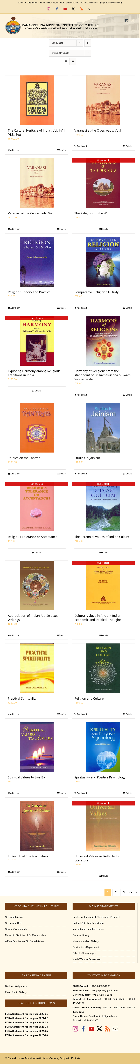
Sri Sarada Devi (13, 923)
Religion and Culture (89, 698)
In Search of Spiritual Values (28, 856)
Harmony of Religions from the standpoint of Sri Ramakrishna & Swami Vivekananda (102, 375)
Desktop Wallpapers (16, 986)
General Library (81, 935)
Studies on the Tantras (24, 458)
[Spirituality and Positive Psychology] (103, 747)
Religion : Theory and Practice (29, 292)
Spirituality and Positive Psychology (99, 777)
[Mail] (115, 1028)
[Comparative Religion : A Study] (103, 262)
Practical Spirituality (22, 698)
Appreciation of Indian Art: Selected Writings (33, 618)
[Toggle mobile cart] (126, 20)
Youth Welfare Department (87, 959)
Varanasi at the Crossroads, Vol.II (31, 213)
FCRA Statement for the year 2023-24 (26, 1026)
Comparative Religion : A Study (96, 292)
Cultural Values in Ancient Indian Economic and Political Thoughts (98, 618)
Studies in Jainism (87, 458)
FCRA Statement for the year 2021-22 (26, 1018)
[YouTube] (91, 1028)
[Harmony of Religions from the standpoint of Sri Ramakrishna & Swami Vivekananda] (103, 341)
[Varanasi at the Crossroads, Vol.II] (36, 183)
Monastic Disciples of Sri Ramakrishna (25, 935)
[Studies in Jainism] (103, 428)
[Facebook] (83, 1028)
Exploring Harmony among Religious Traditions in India (34, 373)
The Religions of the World (93, 213)
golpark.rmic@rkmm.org (111, 3)
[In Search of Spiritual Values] (36, 826)
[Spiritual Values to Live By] (36, 747)
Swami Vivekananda (16, 929)
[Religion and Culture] (103, 668)
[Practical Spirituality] (36, 668)
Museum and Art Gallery (86, 941)
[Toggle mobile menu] (133, 20)
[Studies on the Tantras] (36, 428)
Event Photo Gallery (16, 992)
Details (62, 150)
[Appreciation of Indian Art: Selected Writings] (36, 585)
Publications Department (86, 947)
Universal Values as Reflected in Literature (97, 858)
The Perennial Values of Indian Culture (102, 537)
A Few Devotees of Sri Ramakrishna (24, 941)
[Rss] (107, 1028)
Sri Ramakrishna (14, 917)
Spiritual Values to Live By (26, 777)
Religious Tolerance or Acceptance (32, 537)
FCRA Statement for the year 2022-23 (26, 1022)
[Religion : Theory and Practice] (36, 262)
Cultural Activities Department (88, 923)
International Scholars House (88, 929)
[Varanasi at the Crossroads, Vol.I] (103, 100)
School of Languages (84, 953)
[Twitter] (99, 1028)
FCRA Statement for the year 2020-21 (26, 1014)
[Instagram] (75, 1028)
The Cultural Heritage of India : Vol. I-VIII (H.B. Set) (36, 132)
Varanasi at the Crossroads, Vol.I (97, 130)
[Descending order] (87, 43)
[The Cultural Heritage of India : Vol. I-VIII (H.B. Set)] (36, 100)
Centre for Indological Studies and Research (96, 917)
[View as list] (72, 61)
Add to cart (15, 150)
